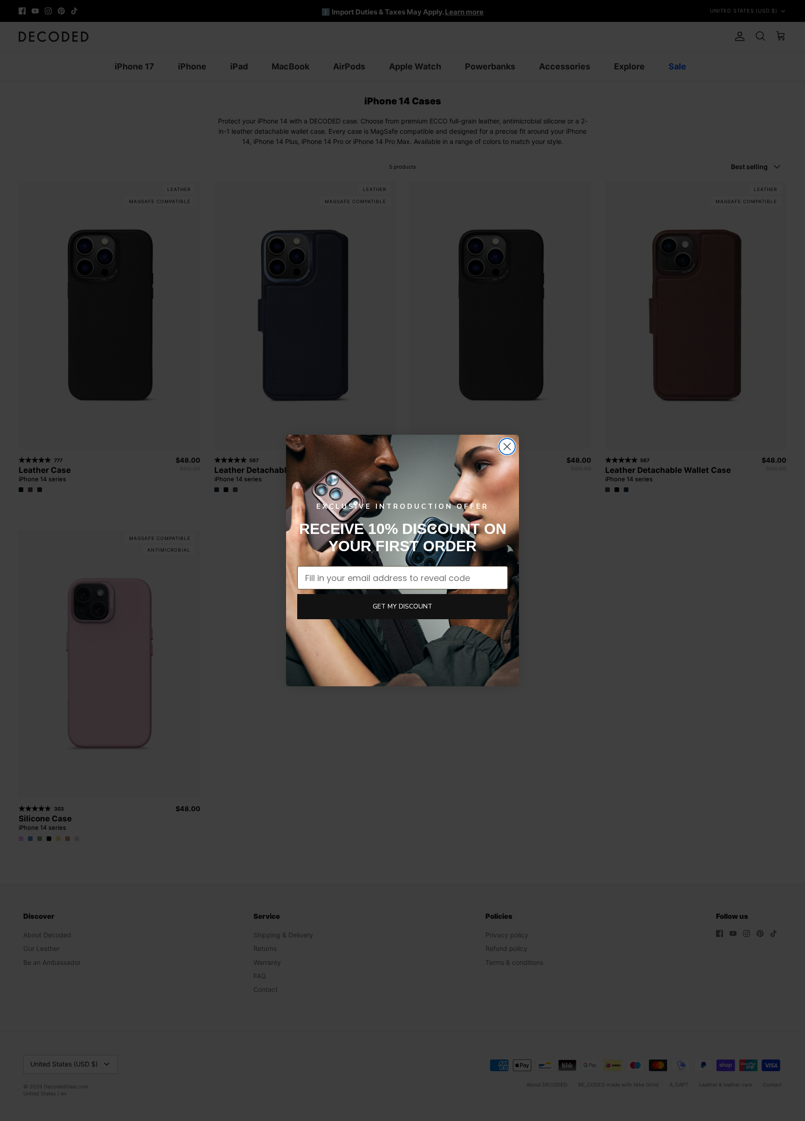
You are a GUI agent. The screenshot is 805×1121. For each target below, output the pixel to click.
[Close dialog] (507, 446)
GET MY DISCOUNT (402, 606)
